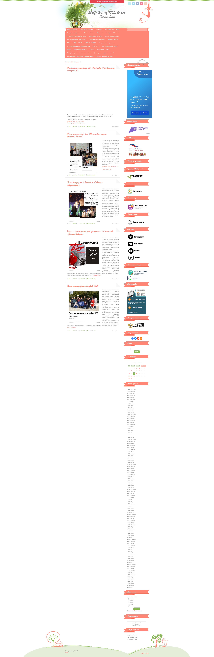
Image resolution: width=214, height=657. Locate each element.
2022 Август (131, 487)
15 (134, 373)
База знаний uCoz (132, 639)
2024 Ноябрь (131, 543)
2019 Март (130, 401)
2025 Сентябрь (132, 564)
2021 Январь (131, 447)
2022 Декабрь (131, 495)
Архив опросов (138, 610)
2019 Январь (131, 397)
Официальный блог (133, 635)
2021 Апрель (131, 453)
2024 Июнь (131, 533)
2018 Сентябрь (132, 389)
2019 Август (131, 412)
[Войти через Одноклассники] (141, 338)
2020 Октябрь (131, 441)
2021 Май (130, 456)
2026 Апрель (131, 579)
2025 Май (130, 556)
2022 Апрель (131, 479)
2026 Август (131, 587)
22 (134, 376)
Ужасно (131, 606)
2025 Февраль (131, 549)
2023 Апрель (131, 504)
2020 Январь (131, 422)
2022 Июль (131, 485)
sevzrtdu (75, 126)
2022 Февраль (131, 474)
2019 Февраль (131, 399)
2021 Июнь (131, 458)
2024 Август (131, 537)
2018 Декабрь (131, 395)
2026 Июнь (131, 583)
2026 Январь (131, 572)
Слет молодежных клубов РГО (82, 286)
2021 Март (130, 451)
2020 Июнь (131, 433)
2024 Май (130, 531)
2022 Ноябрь (131, 493)
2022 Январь (131, 472)
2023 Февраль (131, 499)
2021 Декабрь (131, 470)
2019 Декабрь (131, 420)
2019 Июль (131, 410)
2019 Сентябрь (132, 414)
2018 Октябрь (131, 391)
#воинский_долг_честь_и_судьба (75, 121)
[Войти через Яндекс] (138, 338)
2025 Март (130, 552)
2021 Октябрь (131, 466)
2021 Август (131, 462)
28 (131, 378)
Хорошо (131, 600)
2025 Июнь (131, 558)
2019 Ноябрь (131, 418)
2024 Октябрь (131, 541)
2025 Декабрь (131, 570)
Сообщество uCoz (132, 637)
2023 (72, 62)
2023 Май (130, 506)
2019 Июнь (131, 408)
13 (129, 373)
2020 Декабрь (131, 445)
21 (131, 376)
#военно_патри (71, 123)
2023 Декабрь (131, 520)
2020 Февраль (131, 424)
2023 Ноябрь (131, 518)
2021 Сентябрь (132, 464)
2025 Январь (131, 547)
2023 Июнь (131, 508)
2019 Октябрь (131, 416)
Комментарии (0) (91, 126)
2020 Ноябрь (131, 443)
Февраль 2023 (137, 362)
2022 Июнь (131, 483)
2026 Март (130, 577)
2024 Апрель (131, 529)
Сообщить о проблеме (140, 113)
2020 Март (130, 426)
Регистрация (142, 653)
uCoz (66, 652)
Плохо (131, 604)
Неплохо (131, 602)
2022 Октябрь (131, 491)
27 (129, 378)
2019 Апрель (131, 403)
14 (131, 373)
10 (139, 370)
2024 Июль (131, 535)
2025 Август (131, 562)
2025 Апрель (131, 554)
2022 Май (130, 481)
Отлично (131, 598)
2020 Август (131, 437)
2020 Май (130, 431)
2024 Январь (131, 522)
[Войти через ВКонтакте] (135, 338)
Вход (147, 653)
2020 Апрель (131, 428)
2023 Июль (131, 510)
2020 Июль (131, 435)
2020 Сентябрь (132, 439)
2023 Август (131, 512)
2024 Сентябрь (132, 539)
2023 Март (130, 501)
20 (129, 376)
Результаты (130, 610)
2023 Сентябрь (132, 514)
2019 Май (130, 405)
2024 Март (130, 527)
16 (136, 373)
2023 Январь (131, 497)
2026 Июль (131, 585)
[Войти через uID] (132, 338)
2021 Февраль (131, 449)
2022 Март (130, 476)
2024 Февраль (131, 524)
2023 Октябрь (131, 516)
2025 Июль (131, 560)
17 (139, 373)
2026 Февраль (131, 575)
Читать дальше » (80, 123)
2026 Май (130, 581)
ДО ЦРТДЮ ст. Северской (107, 14)
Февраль (76, 62)
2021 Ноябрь (131, 468)
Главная (67, 62)
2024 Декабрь (131, 545)
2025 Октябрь (131, 566)
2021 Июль (131, 460)
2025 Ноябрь (131, 568)
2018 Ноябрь (131, 393)
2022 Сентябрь (132, 489)
